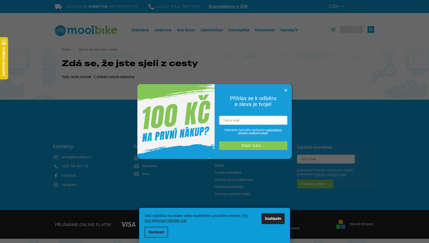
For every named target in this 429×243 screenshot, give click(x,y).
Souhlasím (273, 218)
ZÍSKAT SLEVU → (253, 146)
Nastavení (156, 232)
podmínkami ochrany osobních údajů (260, 131)
